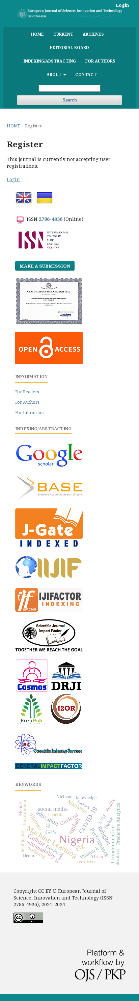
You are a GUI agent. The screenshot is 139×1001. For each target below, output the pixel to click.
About (54, 74)
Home (37, 34)
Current (63, 34)
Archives (93, 34)
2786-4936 (50, 219)
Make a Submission (45, 266)
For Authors (100, 61)
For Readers (27, 392)
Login (122, 5)
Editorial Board (69, 47)
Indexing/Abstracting (50, 61)
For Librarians (30, 412)
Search (69, 100)
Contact (85, 74)
